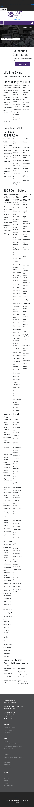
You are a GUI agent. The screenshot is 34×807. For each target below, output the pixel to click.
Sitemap (17, 802)
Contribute (6, 783)
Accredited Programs (10, 728)
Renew (6, 780)
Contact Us (17, 800)
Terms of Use (24, 800)
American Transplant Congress (12, 744)
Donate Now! (22, 64)
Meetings (6, 738)
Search (32, 23)
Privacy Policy (9, 800)
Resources (6, 754)
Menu (2, 23)
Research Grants (8, 762)
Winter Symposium (9, 748)
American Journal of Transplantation (13, 757)
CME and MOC (8, 732)
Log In (15, 19)
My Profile (7, 778)
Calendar (6, 741)
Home (17, 14)
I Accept (3, 9)
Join (19, 19)
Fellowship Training (9, 730)
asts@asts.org (8, 716)
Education (6, 724)
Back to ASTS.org (28, 27)
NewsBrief (7, 764)
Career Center (7, 767)
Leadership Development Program (13, 746)
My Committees (8, 785)
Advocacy (6, 760)
